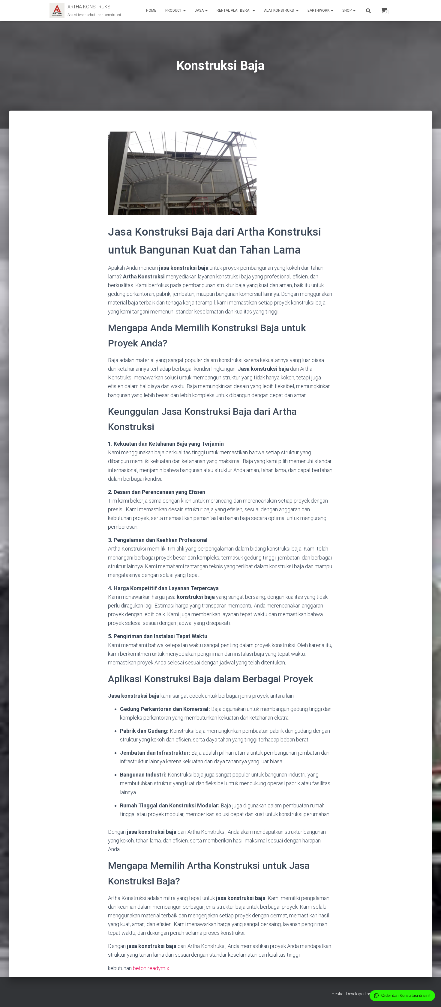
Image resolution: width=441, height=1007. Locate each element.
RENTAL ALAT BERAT (234, 10)
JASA (200, 10)
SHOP (347, 10)
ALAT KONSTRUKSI (280, 10)
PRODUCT (174, 10)
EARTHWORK (319, 10)
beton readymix (151, 968)
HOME (151, 10)
